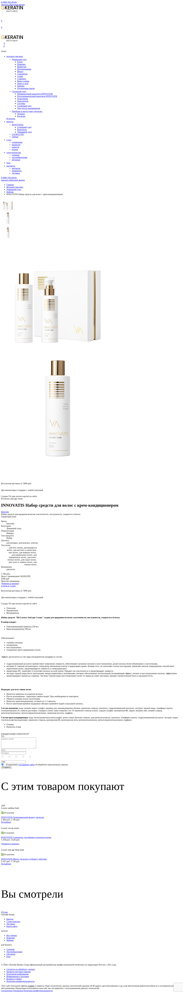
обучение (16, 160)
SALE (20, 62)
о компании (17, 142)
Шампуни (21, 67)
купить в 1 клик (8, 586)
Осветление (22, 99)
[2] (26, 757)
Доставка (10, 924)
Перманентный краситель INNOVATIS (35, 94)
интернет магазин (14, 56)
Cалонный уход (24, 127)
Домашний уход (19, 59)
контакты (11, 166)
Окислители (22, 101)
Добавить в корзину (10, 583)
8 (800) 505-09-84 (9, 2)
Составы (21, 103)
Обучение (10, 954)
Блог (8, 956)
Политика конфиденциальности (38, 991)
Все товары (11, 935)
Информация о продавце (17, 976)
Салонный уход (19, 91)
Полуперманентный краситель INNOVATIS (37, 96)
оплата (15, 149)
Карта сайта (11, 926)
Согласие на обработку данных (20, 969)
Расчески (21, 116)
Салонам (10, 949)
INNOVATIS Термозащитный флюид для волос (22, 817)
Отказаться (18, 991)
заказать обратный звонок (13, 4)
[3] (20, 757)
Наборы (20, 86)
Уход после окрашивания (28, 108)
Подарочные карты (26, 88)
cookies (31, 986)
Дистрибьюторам (14, 952)
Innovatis (5, 512)
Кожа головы (23, 81)
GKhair (15, 137)
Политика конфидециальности (20, 981)
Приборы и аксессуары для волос (27, 111)
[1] (33, 757)
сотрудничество (13, 152)
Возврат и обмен (14, 979)
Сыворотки (22, 74)
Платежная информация (17, 974)
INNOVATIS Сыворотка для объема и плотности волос (26, 837)
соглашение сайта (26, 764)
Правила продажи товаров (18, 972)
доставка (16, 173)
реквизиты (17, 171)
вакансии (16, 145)
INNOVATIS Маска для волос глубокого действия (24, 859)
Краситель (22, 129)
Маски (20, 71)
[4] (13, 757)
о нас (9, 140)
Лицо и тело (22, 83)
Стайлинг (21, 79)
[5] (6, 757)
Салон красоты (13, 921)
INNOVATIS (18, 125)
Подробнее (6, 822)
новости (15, 147)
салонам (15, 155)
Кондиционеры (24, 69)
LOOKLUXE (18, 134)
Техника (21, 114)
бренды (10, 122)
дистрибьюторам (19, 157)
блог (8, 163)
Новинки (21, 64)
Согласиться (6, 991)
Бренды (9, 919)
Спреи (20, 76)
